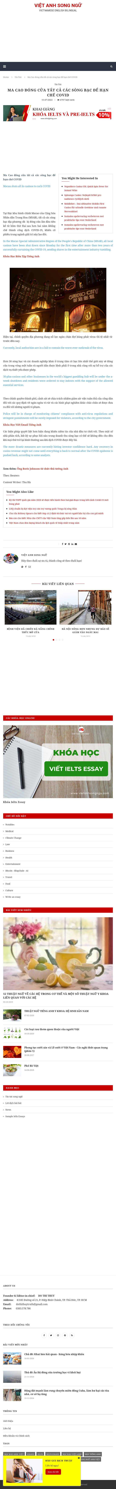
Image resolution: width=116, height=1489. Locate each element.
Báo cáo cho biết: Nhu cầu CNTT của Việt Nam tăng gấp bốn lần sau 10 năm (47, 518)
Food (7, 883)
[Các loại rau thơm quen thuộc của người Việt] (12, 1034)
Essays (30, 1454)
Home (6, 77)
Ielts (40, 1454)
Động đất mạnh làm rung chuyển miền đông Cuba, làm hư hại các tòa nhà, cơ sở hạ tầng (66, 1392)
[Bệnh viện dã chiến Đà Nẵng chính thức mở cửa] (30, 607)
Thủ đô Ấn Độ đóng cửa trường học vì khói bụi (52, 1372)
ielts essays (53, 1454)
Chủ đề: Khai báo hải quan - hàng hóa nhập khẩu (54, 1354)
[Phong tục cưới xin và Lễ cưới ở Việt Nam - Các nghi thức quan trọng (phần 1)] (12, 1052)
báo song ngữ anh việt (87, 1459)
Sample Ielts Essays (15, 1116)
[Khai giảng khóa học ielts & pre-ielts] (58, 107)
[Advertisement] (58, 38)
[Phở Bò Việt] (12, 1070)
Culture (9, 890)
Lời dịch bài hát (13, 1103)
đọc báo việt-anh (72, 1454)
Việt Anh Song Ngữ (34, 555)
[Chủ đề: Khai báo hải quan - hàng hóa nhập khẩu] (12, 1359)
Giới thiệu (8, 1421)
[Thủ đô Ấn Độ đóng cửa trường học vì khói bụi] (12, 1377)
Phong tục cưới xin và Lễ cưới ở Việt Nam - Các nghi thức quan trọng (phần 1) (66, 1049)
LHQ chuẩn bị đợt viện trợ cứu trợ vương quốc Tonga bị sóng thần (43, 508)
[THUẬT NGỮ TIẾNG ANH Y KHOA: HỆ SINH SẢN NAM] (12, 1015)
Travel (8, 877)
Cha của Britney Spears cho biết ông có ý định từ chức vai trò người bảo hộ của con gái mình (56, 513)
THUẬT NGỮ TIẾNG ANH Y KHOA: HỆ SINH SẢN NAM (56, 1011)
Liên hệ (7, 1428)
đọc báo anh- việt (14, 1454)
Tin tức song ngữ (13, 1096)
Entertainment (12, 864)
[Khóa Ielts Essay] (58, 761)
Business (9, 850)
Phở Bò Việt (31, 1065)
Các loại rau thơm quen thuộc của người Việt (51, 1029)
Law (7, 844)
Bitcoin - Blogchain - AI (16, 870)
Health (8, 857)
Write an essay (13, 896)
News (8, 1109)
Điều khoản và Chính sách (16, 1435)
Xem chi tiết (53, 1471)
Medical (9, 831)
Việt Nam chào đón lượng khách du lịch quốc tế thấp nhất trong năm (44, 522)
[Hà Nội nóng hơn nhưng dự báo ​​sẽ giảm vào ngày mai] (85, 607)
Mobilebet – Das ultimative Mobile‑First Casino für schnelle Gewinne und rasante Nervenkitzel (85, 207)
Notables (9, 824)
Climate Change (13, 837)
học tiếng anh (93, 1454)
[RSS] (71, 1335)
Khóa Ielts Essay (14, 802)
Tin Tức (18, 77)
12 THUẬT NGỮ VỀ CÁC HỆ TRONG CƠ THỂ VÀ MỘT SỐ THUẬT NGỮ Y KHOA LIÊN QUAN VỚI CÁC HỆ (56, 995)
